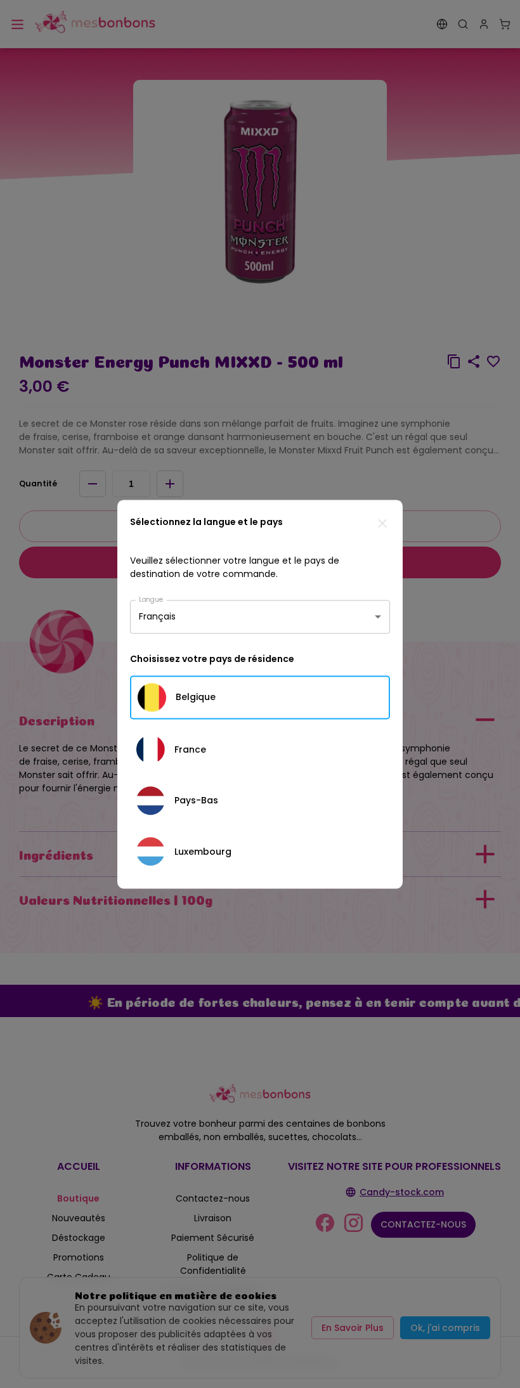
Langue (151, 599)
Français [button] (157, 616)
